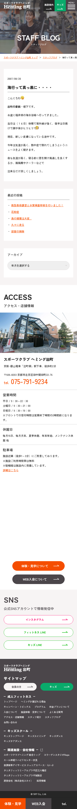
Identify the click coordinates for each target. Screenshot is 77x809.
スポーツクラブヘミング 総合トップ (22, 754)
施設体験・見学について (33, 712)
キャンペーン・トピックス (17, 706)
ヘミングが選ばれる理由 (33, 701)
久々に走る (17, 225)
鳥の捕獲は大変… (21, 218)
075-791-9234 (26, 381)
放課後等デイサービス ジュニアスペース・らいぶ (29, 765)
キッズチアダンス (13, 741)
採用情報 (41, 780)
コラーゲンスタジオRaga (56, 754)
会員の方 (16, 687)
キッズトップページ (14, 736)
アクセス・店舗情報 (14, 717)
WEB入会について (35, 579)
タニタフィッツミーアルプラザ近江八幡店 (25, 770)
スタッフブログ (50, 57)
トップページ (10, 701)
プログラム (40, 706)
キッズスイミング (37, 736)
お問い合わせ (10, 722)
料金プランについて (59, 706)
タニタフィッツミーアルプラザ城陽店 (23, 775)
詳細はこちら (11, 470)
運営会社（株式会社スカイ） (18, 780)
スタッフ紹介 (34, 717)
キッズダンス (56, 736)
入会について (10, 712)
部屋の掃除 (17, 231)
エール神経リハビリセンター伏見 (20, 760)
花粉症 (15, 212)
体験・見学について (34, 566)
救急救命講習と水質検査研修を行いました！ (37, 205)
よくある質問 (56, 712)
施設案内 (48, 4)
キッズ (60, 4)
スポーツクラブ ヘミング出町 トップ (21, 57)
